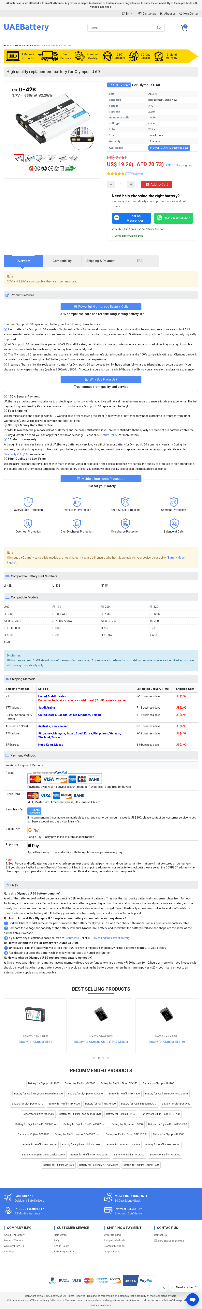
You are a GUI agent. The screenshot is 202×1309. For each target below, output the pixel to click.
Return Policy (61, 1245)
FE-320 (154, 606)
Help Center (190, 13)
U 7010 (154, 628)
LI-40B (56, 585)
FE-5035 (155, 613)
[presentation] (23, 261)
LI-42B (8, 585)
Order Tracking (112, 1234)
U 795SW (106, 635)
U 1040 (56, 628)
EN (127, 13)
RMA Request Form (65, 1251)
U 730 (56, 635)
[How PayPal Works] (138, 1280)
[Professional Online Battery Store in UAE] (26, 30)
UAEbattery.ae (54, 1295)
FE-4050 (106, 613)
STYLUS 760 (109, 621)
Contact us (149, 13)
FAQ (56, 1240)
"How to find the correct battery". (111, 938)
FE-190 (56, 606)
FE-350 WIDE (60, 613)
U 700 (104, 628)
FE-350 (8, 613)
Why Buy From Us (14, 1245)
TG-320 (154, 621)
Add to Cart (159, 184)
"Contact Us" (72, 938)
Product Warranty (13, 1240)
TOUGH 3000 (12, 628)
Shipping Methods (114, 1240)
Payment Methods (114, 1245)
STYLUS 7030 (12, 621)
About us (170, 13)
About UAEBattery (14, 1234)
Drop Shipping (112, 1251)
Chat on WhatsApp (177, 218)
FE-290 (105, 606)
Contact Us (160, 1234)
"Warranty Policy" (14, 454)
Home (7, 45)
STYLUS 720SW (62, 621)
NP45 (104, 585)
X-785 (7, 642)
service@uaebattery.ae (171, 1240)
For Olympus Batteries (27, 45)
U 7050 (8, 635)
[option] (52, 119)
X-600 (153, 635)
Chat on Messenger (135, 218)
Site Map (9, 1251)
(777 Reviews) (134, 173)
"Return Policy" (109, 435)
